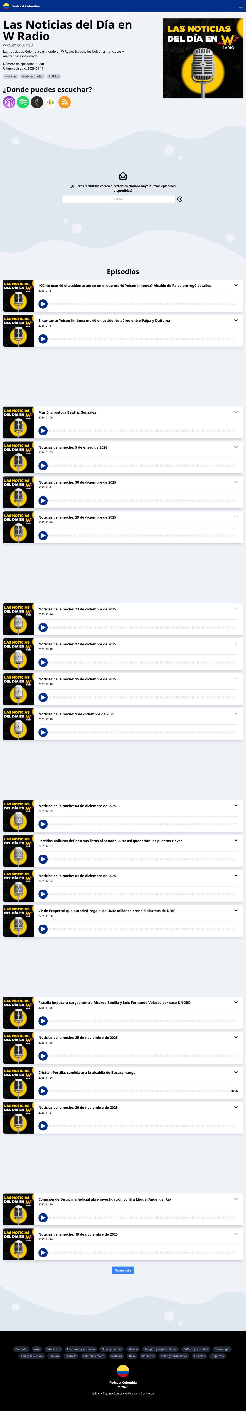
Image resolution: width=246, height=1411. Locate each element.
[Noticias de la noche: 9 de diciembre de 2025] (18, 724)
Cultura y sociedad (196, 1349)
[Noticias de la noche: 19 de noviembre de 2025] (18, 1244)
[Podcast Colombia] (123, 1371)
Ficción (54, 1356)
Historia (71, 1356)
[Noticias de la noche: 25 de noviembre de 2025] (18, 1048)
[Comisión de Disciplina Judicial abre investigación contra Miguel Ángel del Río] (18, 1209)
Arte (37, 1349)
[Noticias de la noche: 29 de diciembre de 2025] (18, 527)
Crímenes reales (93, 1356)
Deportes (218, 1356)
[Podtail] (37, 102)
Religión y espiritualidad (161, 1349)
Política (54, 76)
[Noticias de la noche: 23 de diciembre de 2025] (18, 619)
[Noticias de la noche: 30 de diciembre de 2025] (18, 492)
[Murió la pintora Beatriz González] (18, 422)
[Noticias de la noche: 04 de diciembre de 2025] (18, 816)
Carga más (123, 1270)
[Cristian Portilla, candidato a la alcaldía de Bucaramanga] (18, 1083)
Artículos (131, 1393)
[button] (240, 6)
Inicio (96, 1393)
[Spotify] (23, 102)
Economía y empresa (81, 1349)
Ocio (132, 1356)
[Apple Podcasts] (9, 102)
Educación (53, 1349)
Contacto (147, 1393)
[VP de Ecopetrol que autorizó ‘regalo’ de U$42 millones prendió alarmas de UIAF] (18, 921)
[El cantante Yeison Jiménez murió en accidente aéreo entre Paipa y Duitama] (18, 331)
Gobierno (148, 1356)
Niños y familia (111, 1349)
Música (133, 1349)
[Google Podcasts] (51, 102)
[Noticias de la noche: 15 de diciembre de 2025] (18, 689)
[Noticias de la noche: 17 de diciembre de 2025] (18, 654)
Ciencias (199, 1356)
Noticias (10, 76)
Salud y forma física (174, 1356)
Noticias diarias (32, 76)
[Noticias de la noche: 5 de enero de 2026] (18, 457)
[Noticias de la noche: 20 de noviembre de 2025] (18, 1118)
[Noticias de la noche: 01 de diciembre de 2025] (18, 886)
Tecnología (222, 1349)
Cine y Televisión (32, 1356)
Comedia (21, 1349)
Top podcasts (112, 1393)
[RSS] (64, 102)
